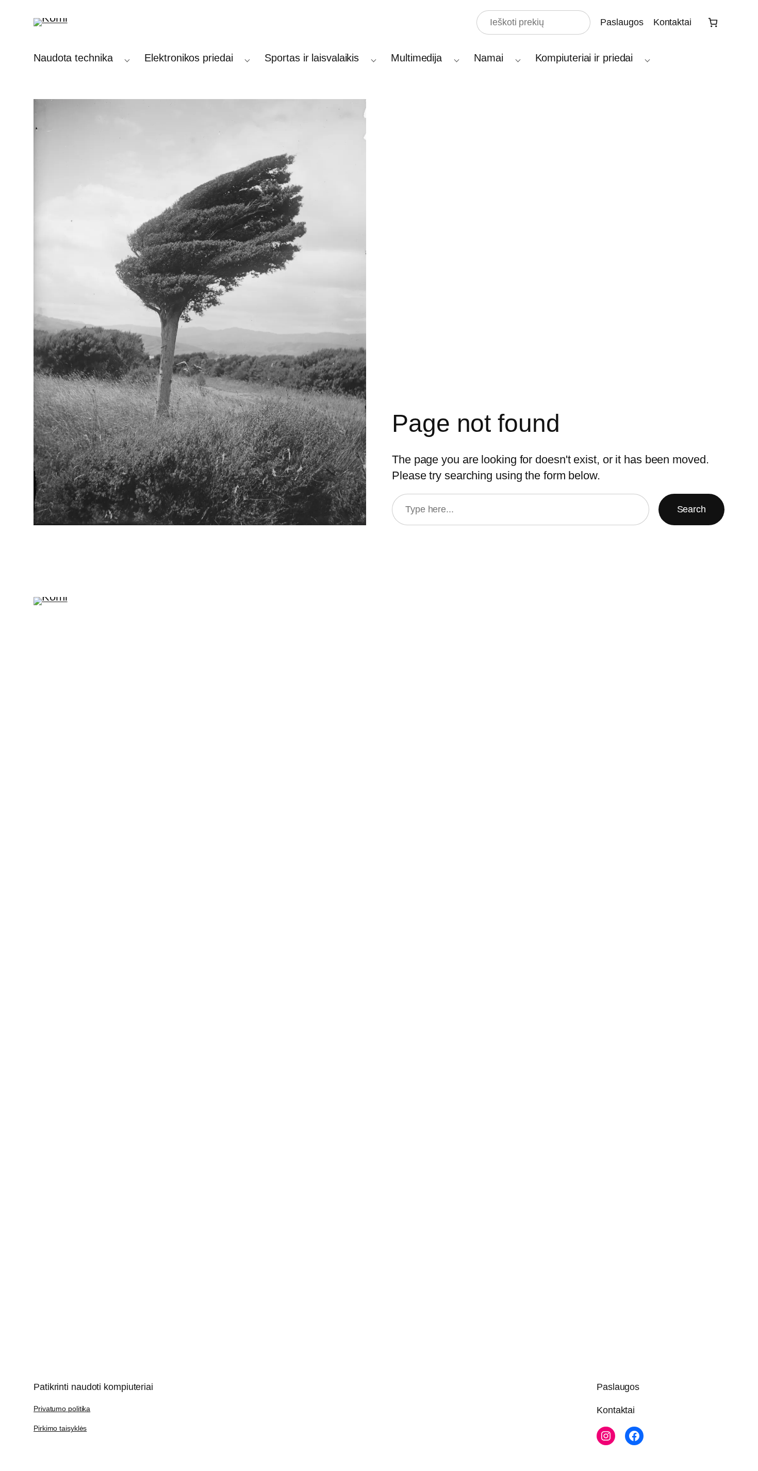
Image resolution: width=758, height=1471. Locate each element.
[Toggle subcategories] (125, 58)
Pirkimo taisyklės (60, 1428)
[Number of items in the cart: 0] (712, 22)
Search (691, 509)
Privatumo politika (62, 1408)
